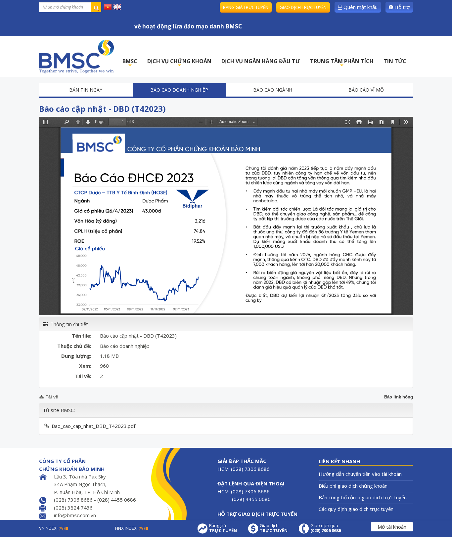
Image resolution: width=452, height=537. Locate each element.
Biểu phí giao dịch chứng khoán (353, 485)
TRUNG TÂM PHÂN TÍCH (342, 63)
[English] (117, 6)
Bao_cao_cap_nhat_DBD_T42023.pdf (93, 426)
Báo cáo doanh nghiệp (179, 90)
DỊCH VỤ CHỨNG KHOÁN (179, 63)
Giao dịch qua (325, 528)
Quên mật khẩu (360, 7)
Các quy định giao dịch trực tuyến (356, 509)
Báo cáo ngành (272, 90)
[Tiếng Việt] (108, 6)
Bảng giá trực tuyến (245, 7)
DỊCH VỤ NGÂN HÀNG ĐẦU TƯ (260, 61)
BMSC (129, 63)
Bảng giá (223, 528)
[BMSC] (76, 56)
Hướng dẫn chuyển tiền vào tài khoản (360, 474)
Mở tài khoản (392, 526)
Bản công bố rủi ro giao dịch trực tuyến (363, 497)
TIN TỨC (395, 61)
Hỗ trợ (401, 7)
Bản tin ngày (85, 90)
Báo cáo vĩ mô (366, 90)
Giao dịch (274, 528)
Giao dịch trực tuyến (303, 7)
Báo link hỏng (398, 396)
